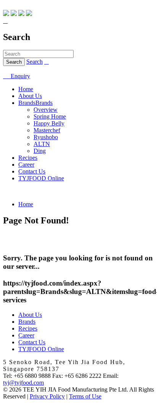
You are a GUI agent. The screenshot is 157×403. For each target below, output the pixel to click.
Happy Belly (49, 123)
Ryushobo (46, 137)
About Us (30, 96)
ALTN (42, 144)
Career (26, 164)
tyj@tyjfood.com (23, 382)
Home (25, 89)
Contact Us (31, 171)
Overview (46, 109)
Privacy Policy (47, 396)
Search (34, 61)
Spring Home (50, 116)
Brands (26, 103)
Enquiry (16, 76)
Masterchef (47, 130)
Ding (40, 151)
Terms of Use (85, 396)
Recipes (27, 157)
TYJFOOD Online (41, 178)
